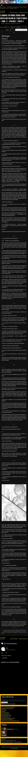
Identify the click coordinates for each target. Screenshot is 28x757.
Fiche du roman (14, 12)
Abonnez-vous (4, 702)
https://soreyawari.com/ (6, 715)
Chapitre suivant (22, 12)
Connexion (3, 739)
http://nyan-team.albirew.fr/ (7, 719)
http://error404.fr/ (5, 712)
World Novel (3, 710)
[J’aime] (2, 652)
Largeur (1, 27)
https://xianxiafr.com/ (5, 716)
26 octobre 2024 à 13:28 (10, 649)
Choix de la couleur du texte (21, 29)
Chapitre (4, 7)
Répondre (5, 657)
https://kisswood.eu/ (5, 714)
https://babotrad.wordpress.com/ (8, 718)
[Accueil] (0, 7)
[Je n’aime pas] (6, 652)
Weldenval (3, 711)
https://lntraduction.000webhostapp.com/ (10, 720)
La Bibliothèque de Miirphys (7, 708)
